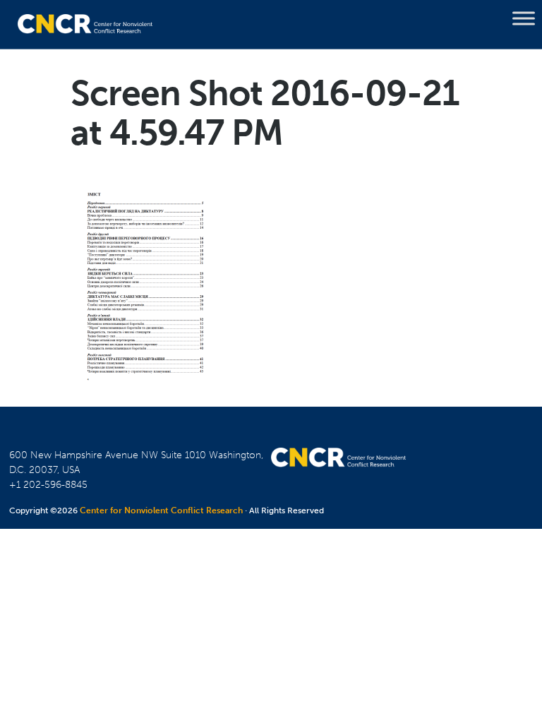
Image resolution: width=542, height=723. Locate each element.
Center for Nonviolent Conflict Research (161, 510)
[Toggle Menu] (523, 18)
